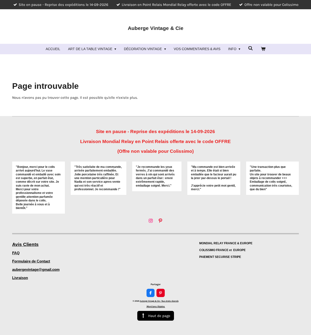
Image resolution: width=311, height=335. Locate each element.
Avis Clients (25, 244)
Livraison (20, 278)
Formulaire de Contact (31, 261)
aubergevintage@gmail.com (36, 269)
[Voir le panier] (263, 49)
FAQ (16, 253)
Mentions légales (156, 306)
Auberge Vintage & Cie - (159, 301)
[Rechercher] (250, 48)
